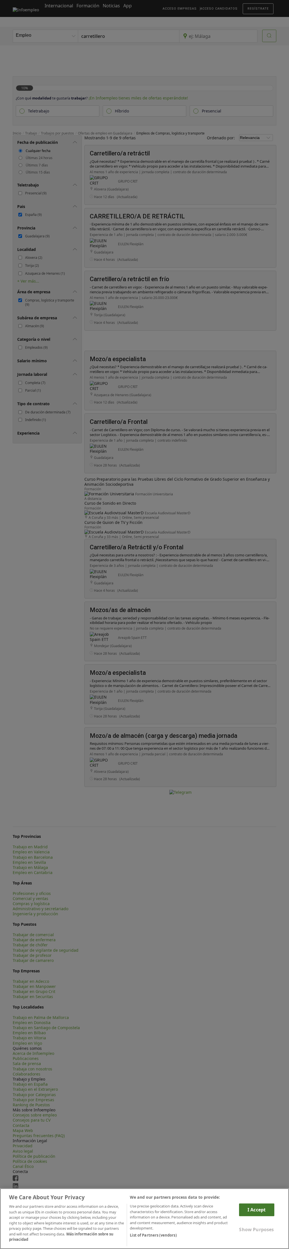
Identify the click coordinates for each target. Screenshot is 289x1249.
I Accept (257, 1210)
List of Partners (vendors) (153, 1235)
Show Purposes (256, 1229)
